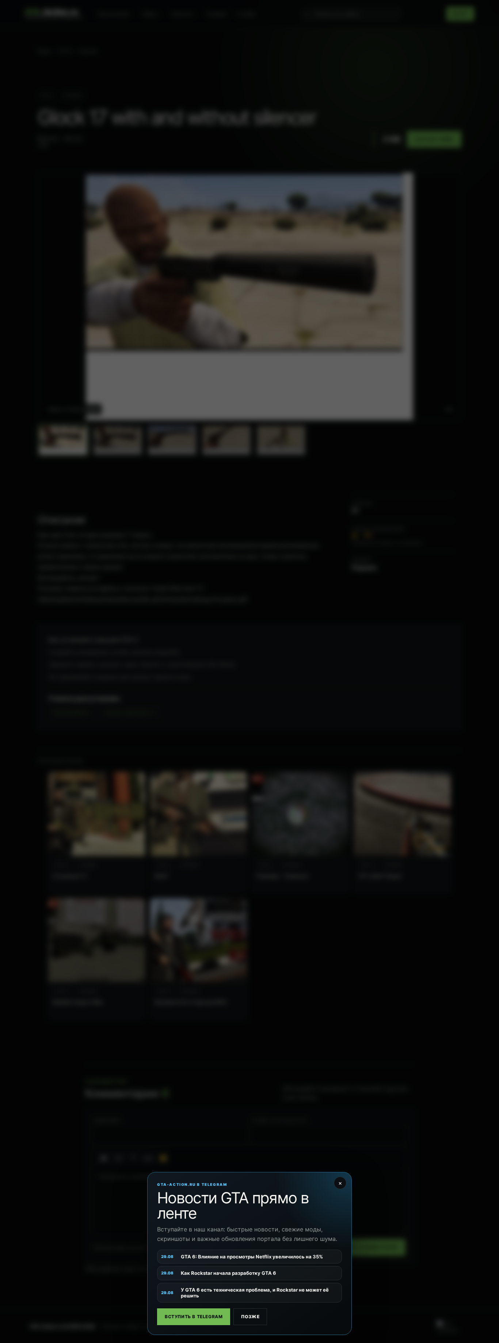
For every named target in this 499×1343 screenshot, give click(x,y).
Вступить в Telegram (193, 1316)
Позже (250, 1316)
